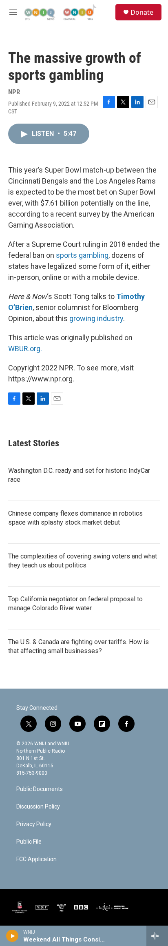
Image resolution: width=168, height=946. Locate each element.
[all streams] (157, 936)
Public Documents (39, 789)
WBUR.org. (25, 348)
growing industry (96, 318)
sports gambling (82, 255)
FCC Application (36, 859)
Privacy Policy (33, 824)
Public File (29, 842)
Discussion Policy (38, 807)
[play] (12, 936)
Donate (141, 12)
